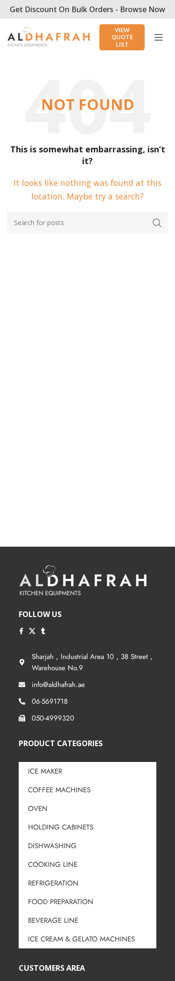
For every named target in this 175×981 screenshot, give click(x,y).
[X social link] (32, 631)
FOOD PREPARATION (60, 902)
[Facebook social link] (21, 631)
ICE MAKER (45, 771)
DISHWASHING (52, 846)
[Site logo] (48, 36)
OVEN (38, 808)
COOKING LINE (52, 864)
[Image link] (83, 580)
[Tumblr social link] (43, 631)
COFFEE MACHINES (59, 790)
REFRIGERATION (53, 883)
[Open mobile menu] (158, 37)
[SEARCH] (157, 222)
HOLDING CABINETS (60, 827)
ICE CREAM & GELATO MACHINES (81, 939)
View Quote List (122, 37)
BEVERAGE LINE (53, 920)
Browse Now (142, 9)
